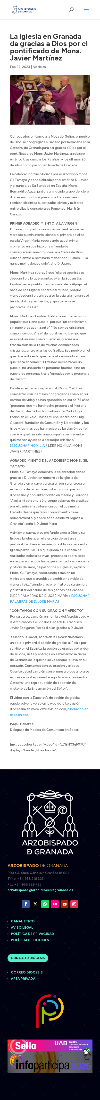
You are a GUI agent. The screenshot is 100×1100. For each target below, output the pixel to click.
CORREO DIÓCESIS (27, 972)
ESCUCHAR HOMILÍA (28, 446)
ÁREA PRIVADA (23, 979)
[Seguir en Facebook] (26, 904)
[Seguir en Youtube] (64, 904)
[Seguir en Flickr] (55, 904)
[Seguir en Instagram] (74, 904)
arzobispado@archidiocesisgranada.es (40, 890)
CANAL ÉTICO (23, 921)
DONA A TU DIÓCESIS (28, 958)
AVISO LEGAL (22, 928)
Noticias (39, 67)
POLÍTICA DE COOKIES (30, 940)
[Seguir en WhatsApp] (45, 904)
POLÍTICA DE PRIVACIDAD (32, 934)
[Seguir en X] (35, 904)
